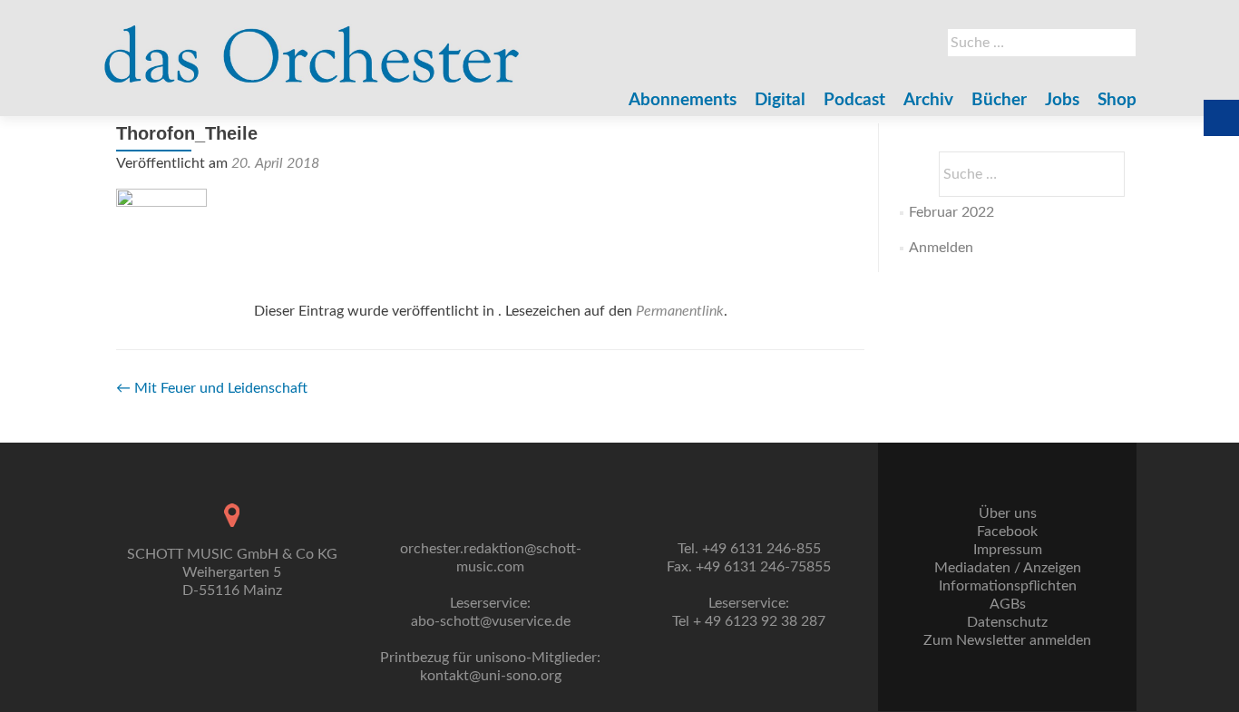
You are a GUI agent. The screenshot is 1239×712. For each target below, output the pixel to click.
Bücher (999, 100)
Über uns (1008, 513)
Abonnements (683, 100)
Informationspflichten (1008, 586)
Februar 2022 (951, 212)
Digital (780, 100)
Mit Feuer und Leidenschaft (211, 388)
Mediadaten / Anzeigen (1007, 568)
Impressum (1007, 549)
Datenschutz (1007, 622)
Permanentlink (680, 311)
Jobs (1062, 100)
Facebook (1007, 531)
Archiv (928, 100)
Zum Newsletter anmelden (1007, 640)
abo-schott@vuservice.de (491, 621)
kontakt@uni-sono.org (490, 675)
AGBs (1008, 604)
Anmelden (941, 247)
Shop (1117, 100)
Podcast (854, 100)
